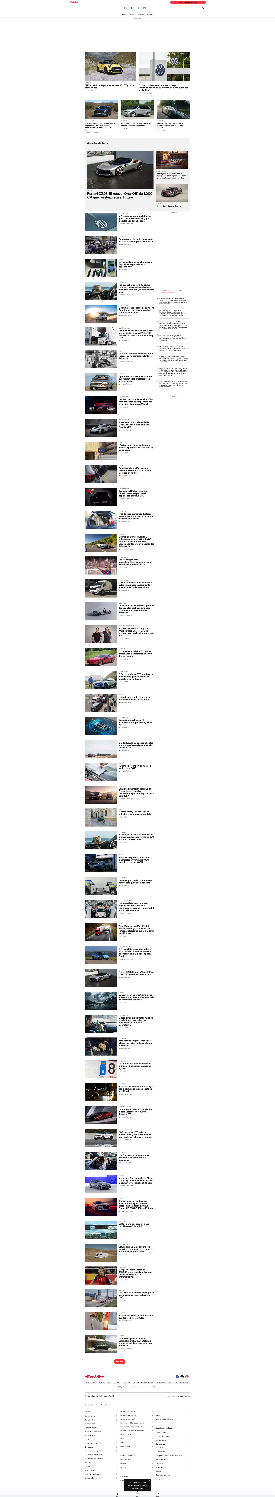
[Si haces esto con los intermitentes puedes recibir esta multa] (101, 1321)
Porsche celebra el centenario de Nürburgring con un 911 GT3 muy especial (170, 125)
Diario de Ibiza (90, 1424)
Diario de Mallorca (91, 1428)
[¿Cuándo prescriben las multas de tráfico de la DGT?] (101, 772)
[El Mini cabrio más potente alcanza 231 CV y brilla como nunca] (110, 66)
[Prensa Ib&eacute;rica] (181, 1396)
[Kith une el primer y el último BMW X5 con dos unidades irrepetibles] (137, 109)
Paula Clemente (124, 638)
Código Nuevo (161, 1440)
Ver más (119, 1362)
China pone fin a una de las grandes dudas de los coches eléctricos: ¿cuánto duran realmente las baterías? (136, 609)
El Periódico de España (93, 1451)
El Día (87, 1439)
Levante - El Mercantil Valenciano (132, 1431)
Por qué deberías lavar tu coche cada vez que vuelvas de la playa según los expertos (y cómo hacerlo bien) (136, 288)
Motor (89, 190)
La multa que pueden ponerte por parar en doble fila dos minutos (135, 698)
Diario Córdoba (90, 1420)
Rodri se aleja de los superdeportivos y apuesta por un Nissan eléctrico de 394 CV (135, 562)
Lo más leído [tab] (167, 291)
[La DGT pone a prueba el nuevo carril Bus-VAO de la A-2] (101, 1230)
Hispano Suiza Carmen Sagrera (168, 206)
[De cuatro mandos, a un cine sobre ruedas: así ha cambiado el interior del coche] (101, 359)
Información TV (125, 1459)
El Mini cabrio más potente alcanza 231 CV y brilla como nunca (109, 86)
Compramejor (161, 1444)
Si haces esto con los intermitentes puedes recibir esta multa (136, 1316)
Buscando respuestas (163, 1475)
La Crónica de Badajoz (93, 1474)
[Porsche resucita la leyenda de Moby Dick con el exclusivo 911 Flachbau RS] (101, 428)
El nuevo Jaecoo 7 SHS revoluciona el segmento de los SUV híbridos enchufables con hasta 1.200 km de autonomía (100, 126)
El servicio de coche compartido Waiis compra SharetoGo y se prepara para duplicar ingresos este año (136, 632)
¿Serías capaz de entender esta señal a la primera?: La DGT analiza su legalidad (136, 447)
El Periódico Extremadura (93, 1455)
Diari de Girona (90, 1416)
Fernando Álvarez (145, 93)
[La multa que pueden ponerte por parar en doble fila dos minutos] (101, 703)
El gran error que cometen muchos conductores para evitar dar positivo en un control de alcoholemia (136, 1021)
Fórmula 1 (159, 1448)
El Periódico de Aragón (93, 1443)
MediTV (123, 1467)
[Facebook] (177, 1377)
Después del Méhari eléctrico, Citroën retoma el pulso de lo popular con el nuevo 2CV (133, 493)
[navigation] (137, 1494)
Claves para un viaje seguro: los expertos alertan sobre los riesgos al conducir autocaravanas (135, 1249)
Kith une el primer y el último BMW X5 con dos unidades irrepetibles (136, 124)
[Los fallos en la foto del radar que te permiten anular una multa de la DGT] (101, 1298)
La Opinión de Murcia (127, 1419)
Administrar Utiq (151, 1387)
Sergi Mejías (123, 817)
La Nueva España (91, 1478)
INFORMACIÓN (90, 1470)
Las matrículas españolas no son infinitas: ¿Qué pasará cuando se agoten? (135, 1066)
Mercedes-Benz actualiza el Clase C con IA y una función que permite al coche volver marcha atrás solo (136, 1180)
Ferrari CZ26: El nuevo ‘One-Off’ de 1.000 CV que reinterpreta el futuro (119, 195)
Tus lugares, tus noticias (138, 1482)
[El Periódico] (94, 1377)
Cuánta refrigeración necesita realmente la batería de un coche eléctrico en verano (135, 470)
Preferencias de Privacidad (164, 1382)
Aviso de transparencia (136, 1387)
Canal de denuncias (182, 1382)
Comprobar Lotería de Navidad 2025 (169, 1455)
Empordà (88, 1462)
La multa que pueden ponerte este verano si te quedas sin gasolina (135, 881)
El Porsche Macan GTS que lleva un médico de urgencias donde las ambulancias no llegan (136, 676)
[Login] (203, 8)
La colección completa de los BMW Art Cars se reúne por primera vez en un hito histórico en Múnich (136, 401)
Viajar (158, 1415)
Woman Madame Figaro (164, 1419)
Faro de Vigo (89, 1466)
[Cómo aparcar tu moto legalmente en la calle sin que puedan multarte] (101, 245)
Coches (123, 14)
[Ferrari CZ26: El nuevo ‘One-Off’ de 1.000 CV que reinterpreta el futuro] (120, 170)
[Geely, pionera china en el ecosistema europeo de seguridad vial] (101, 726)
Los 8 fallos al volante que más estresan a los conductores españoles (134, 1157)
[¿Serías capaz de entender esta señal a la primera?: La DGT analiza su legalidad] (101, 451)
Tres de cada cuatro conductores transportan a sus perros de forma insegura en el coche (136, 516)
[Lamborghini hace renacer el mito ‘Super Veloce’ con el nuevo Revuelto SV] (101, 1115)
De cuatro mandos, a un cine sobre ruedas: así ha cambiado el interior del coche (136, 356)
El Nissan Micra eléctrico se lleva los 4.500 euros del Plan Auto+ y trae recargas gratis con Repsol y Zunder (135, 952)
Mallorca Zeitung (126, 1434)
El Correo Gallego (91, 1435)
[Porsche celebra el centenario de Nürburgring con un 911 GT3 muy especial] (173, 109)
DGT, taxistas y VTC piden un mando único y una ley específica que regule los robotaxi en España (135, 1134)
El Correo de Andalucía (93, 1431)
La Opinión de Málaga (128, 1415)
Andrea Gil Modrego (126, 224)
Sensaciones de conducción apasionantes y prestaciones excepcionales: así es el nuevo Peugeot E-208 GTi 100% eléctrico (136, 1204)
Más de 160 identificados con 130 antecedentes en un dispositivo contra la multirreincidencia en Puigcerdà (173, 348)
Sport (122, 1442)
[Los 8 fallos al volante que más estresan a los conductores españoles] (101, 1161)
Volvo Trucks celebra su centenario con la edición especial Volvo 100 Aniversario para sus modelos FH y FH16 (136, 334)
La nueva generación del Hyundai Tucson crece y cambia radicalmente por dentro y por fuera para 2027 (136, 792)
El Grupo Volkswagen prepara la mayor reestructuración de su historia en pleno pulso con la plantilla (164, 87)
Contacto (101, 1382)
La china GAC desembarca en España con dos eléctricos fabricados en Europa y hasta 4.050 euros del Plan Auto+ (136, 907)
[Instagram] (187, 1377)
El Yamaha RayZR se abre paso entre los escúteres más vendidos (135, 812)
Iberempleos (160, 1452)
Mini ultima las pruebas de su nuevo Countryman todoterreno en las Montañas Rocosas (136, 310)
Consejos (150, 14)
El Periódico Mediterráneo (94, 1458)
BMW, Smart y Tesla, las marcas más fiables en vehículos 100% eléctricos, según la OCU (134, 859)
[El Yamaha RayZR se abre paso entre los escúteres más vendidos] (101, 817)
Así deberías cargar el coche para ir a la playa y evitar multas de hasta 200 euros (136, 1043)
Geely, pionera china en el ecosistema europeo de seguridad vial (135, 722)
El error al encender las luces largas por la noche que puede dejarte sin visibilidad (136, 1088)
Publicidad (117, 1382)
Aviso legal (127, 1382)
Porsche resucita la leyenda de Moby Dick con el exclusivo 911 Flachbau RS (134, 424)
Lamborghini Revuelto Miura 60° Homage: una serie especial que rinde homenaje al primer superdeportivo (171, 175)
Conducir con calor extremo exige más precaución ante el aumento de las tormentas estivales (136, 997)
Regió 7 (123, 1438)
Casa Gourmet (161, 1432)
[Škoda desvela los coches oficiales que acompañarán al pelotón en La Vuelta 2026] (101, 749)
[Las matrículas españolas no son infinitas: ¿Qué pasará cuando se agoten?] (101, 1069)
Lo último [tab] (180, 291)
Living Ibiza (160, 1479)
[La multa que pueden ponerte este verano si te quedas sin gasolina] (101, 886)
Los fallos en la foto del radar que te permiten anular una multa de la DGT (136, 1295)
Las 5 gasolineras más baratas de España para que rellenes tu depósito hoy (135, 264)
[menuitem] (117, 1495)
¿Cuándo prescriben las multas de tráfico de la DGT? (136, 767)
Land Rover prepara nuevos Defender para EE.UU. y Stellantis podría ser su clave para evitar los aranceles (135, 1342)
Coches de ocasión (162, 1436)
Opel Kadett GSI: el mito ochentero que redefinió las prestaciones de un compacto (136, 378)
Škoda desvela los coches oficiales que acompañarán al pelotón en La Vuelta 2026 (136, 745)
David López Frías (125, 1140)
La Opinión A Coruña (127, 1411)
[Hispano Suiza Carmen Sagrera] (172, 193)
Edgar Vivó (89, 90)
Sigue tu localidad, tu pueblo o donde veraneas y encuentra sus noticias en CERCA (137, 1487)
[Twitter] (182, 1377)
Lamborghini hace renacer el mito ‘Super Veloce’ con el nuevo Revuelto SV (135, 1111)
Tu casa (159, 1471)
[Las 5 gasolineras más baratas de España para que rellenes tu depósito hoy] (101, 268)
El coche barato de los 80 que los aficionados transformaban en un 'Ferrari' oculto (135, 653)
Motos (132, 14)
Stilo (157, 1411)
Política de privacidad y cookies (143, 1382)
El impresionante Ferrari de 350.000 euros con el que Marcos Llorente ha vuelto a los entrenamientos (135, 1273)
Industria (141, 14)
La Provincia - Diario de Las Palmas (132, 1427)
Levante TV (124, 1463)
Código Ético (122, 1387)
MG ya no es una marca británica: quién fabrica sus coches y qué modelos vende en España (135, 218)
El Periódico (89, 1447)
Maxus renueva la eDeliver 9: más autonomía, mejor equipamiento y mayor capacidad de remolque (135, 585)
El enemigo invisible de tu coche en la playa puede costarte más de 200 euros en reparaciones (136, 837)
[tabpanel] (173, 344)
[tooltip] (137, 1485)
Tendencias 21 (161, 1467)
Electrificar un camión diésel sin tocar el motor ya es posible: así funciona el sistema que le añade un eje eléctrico (136, 930)
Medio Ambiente (161, 1459)
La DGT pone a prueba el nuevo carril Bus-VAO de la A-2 (134, 1225)
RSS (109, 1382)
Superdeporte (125, 1446)
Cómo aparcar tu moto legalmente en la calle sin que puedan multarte (136, 240)
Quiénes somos (90, 1382)
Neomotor (159, 1463)
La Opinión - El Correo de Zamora (132, 1423)
